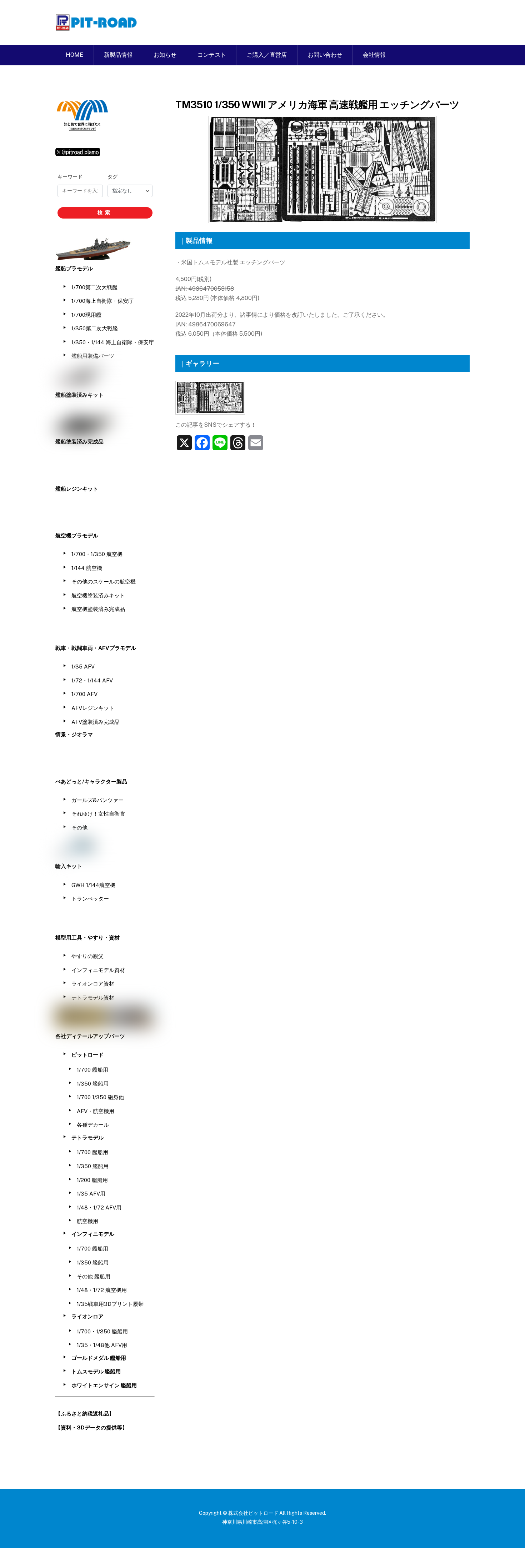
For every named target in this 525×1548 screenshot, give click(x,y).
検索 (105, 212)
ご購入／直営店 (267, 54)
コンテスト (212, 54)
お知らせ (165, 54)
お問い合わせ (325, 54)
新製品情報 (118, 54)
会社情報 (374, 54)
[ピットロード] (96, 27)
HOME (74, 54)
